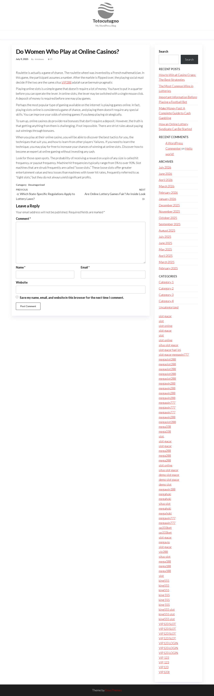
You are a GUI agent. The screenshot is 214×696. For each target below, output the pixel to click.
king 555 (164, 595)
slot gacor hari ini (170, 350)
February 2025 (168, 268)
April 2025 (166, 255)
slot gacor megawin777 (174, 354)
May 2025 (165, 249)
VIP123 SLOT (167, 624)
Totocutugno (106, 21)
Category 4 (166, 301)
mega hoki (165, 513)
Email (85, 267)
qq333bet (165, 528)
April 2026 (166, 180)
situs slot (165, 503)
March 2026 (166, 186)
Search (163, 51)
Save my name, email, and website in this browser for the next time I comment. (72, 297)
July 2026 (165, 167)
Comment (23, 218)
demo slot (165, 484)
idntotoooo (39, 59)
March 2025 (166, 262)
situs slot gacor (168, 345)
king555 (164, 580)
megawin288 (167, 383)
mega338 (165, 426)
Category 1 (166, 282)
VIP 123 (164, 657)
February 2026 (168, 192)
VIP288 (66, 82)
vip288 (163, 552)
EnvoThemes (113, 690)
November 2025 (169, 211)
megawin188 (167, 489)
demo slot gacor (169, 475)
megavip (164, 542)
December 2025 (169, 205)
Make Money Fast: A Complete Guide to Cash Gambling (175, 113)
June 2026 (165, 174)
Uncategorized (36, 184)
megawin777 (167, 402)
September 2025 (169, 224)
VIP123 (164, 667)
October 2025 (168, 218)
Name (20, 267)
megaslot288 (167, 359)
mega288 (165, 451)
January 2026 (167, 199)
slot (161, 321)
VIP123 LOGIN (168, 643)
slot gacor (165, 316)
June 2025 (165, 243)
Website (22, 282)
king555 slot (167, 609)
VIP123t (164, 672)
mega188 (165, 561)
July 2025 (165, 236)
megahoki (165, 494)
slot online (165, 326)
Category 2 (166, 288)
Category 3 (166, 295)
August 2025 (167, 230)
